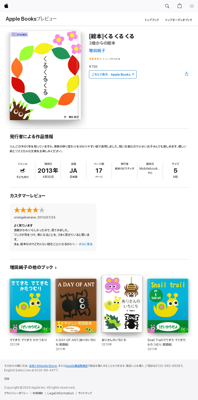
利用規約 (38, 393)
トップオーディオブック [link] (178, 20)
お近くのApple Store (43, 366)
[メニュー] (192, 6)
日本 (6, 379)
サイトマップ (85, 393)
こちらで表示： (111, 74)
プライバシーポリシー (16, 393)
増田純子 (97, 50)
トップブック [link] (152, 20)
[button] (167, 6)
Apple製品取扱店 (77, 366)
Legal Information (60, 393)
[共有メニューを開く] (186, 74)
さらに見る (85, 244)
